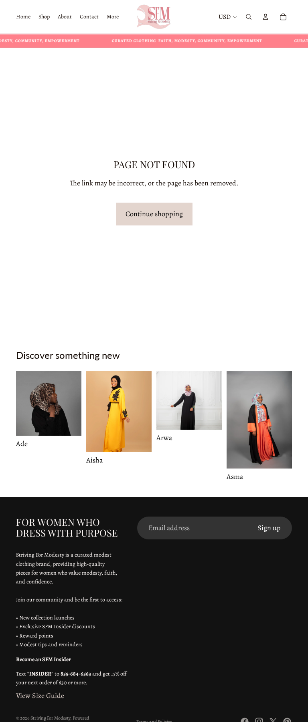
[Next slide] (72, 403)
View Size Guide (40, 695)
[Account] (265, 17)
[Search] (248, 17)
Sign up (269, 528)
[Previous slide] (25, 403)
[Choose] (139, 440)
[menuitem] (113, 16)
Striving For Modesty (50, 718)
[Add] (69, 423)
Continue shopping (154, 214)
